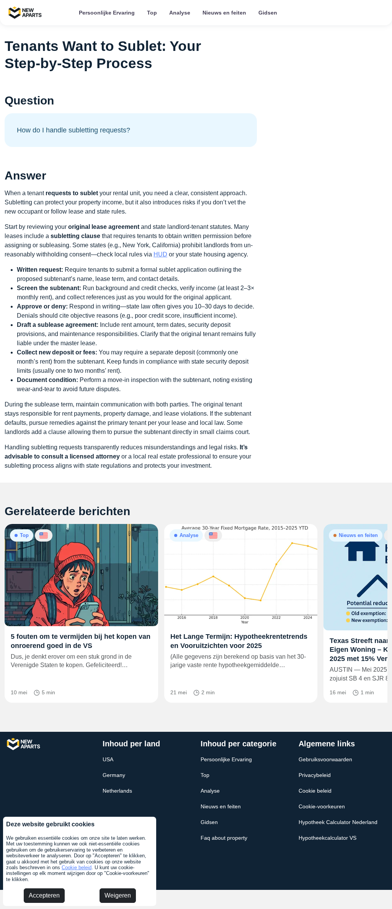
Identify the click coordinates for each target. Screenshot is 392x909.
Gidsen (267, 13)
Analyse (179, 13)
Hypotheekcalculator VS (327, 838)
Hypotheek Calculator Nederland (338, 822)
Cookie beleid (76, 867)
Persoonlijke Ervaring (107, 13)
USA (108, 759)
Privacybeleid (315, 775)
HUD (160, 254)
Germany (114, 775)
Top (152, 13)
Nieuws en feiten (224, 13)
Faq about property (224, 838)
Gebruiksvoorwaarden (325, 759)
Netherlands (117, 791)
